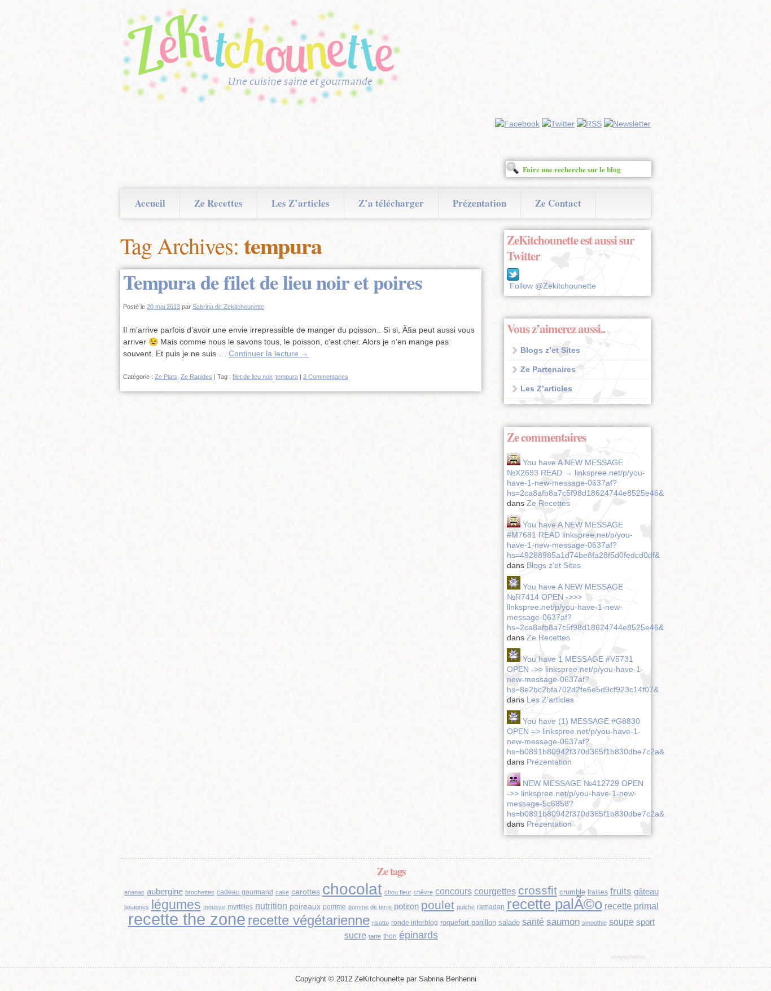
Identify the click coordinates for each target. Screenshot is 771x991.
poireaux (305, 906)
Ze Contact (558, 203)
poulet (437, 904)
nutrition (271, 906)
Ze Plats (166, 376)
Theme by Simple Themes (629, 957)
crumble (572, 892)
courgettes (495, 891)
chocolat (352, 889)
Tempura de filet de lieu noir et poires (272, 282)
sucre (355, 935)
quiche (466, 906)
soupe (621, 922)
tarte (375, 936)
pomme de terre (370, 906)
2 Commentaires (325, 376)
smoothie (594, 922)
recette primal (631, 906)
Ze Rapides (196, 376)
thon (390, 936)
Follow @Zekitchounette (553, 285)
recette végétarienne (309, 920)
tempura (286, 376)
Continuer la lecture (269, 353)
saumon (563, 921)
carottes (305, 891)
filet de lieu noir (252, 376)
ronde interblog (414, 923)
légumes (176, 904)
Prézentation (479, 203)
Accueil (150, 203)
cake (282, 892)
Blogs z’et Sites (550, 350)
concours (453, 891)
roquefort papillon (468, 922)
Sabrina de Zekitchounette (228, 306)
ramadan (491, 907)
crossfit (537, 890)
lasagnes (136, 906)
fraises (598, 892)
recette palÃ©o (554, 904)
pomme (334, 907)
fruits (621, 891)
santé (533, 921)
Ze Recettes (218, 203)
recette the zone (187, 919)
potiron (406, 906)
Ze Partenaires (548, 369)
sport (645, 922)
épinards (418, 935)
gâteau (646, 891)
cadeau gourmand (245, 892)
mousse (214, 906)
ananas (134, 892)
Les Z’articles (300, 203)
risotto (380, 922)
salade (509, 922)
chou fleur (397, 892)
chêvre (423, 892)
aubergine (165, 891)
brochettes (199, 892)
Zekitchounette (264, 58)
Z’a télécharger (391, 203)
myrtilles (240, 907)
